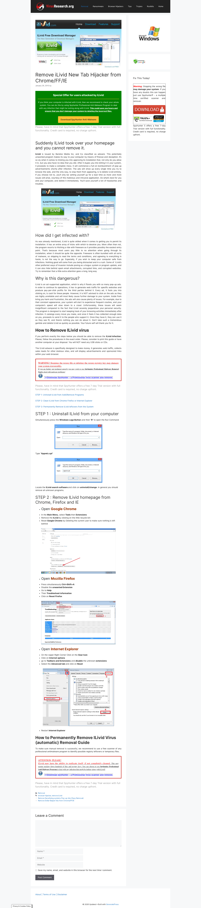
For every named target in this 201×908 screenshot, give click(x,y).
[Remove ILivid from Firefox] (78, 622)
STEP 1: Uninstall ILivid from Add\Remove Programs (59, 395)
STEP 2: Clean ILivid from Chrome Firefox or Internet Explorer (63, 401)
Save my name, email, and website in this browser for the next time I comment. (75, 870)
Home (160, 6)
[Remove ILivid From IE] (78, 697)
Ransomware (98, 6)
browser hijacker (44, 796)
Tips (130, 6)
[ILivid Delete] (78, 436)
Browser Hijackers (115, 6)
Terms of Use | (50, 894)
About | (38, 894)
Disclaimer (62, 894)
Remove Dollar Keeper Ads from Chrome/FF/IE (56, 801)
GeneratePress (112, 904)
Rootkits (150, 6)
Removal (84, 6)
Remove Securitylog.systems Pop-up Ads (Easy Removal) (61, 798)
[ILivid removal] (78, 470)
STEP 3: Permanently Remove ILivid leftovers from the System (64, 407)
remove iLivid (57, 796)
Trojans (139, 6)
